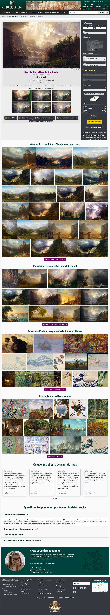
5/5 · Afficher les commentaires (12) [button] (44, 121)
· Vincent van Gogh (60, 582)
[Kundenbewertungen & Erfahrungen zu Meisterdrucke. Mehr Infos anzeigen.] (100, 585)
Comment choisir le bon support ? (14, 535)
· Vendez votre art (42, 584)
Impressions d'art (9, 12)
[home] (2, 12)
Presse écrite (47, 12)
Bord (84, 31)
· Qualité (40, 588)
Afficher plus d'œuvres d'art (55, 456)
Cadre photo (39, 12)
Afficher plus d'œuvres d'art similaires (55, 259)
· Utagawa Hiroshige (60, 589)
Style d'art (31, 12)
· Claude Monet (59, 584)
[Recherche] (100, 12)
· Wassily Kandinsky (60, 588)
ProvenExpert (11, 492)
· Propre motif (41, 582)
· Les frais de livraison (43, 586)
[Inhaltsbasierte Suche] (103, 12)
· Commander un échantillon (44, 593)
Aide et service (56, 12)
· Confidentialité (24, 588)
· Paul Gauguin (59, 586)
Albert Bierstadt (23, 16)
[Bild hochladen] (107, 12)
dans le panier (95, 122)
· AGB (22, 586)
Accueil (3, 16)
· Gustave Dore (59, 591)
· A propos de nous (25, 593)
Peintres (18, 12)
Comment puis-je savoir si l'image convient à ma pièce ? (21, 529)
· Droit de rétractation (25, 589)
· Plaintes (23, 591)
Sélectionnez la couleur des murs (45, 118)
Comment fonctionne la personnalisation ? (16, 514)
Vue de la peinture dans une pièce (68, 118)
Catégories (24, 12)
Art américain (15, 16)
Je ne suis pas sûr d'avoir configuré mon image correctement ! (22, 540)
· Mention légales (25, 584)
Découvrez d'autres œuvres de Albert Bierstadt (55, 324)
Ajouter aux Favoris (26, 118)
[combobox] (94, 33)
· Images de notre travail (43, 589)
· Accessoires (41, 591)
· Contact (23, 582)
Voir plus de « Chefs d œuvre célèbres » (55, 389)
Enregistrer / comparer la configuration (95, 93)
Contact (64, 12)
